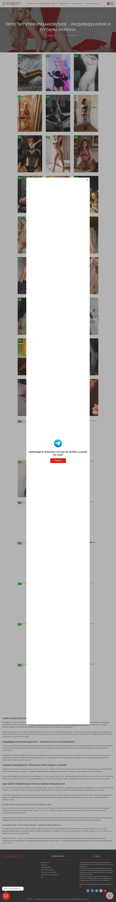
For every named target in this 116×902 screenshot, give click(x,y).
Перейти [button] (58, 461)
